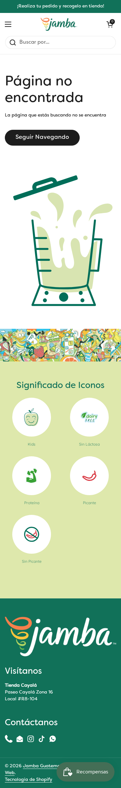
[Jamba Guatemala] (59, 24)
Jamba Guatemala (44, 766)
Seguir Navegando (42, 137)
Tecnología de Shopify (28, 780)
